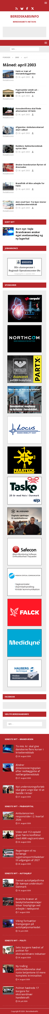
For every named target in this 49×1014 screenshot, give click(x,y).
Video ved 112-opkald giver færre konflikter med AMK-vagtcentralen (30, 835)
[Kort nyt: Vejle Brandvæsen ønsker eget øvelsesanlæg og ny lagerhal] (8, 231)
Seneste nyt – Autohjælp (18, 873)
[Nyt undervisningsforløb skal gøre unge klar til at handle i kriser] (8, 789)
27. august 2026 (24, 778)
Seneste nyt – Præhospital (19, 806)
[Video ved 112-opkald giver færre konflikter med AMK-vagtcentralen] (8, 834)
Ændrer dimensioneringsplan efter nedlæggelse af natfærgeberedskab (28, 769)
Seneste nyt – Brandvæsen (19, 739)
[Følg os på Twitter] (32, 8)
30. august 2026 (24, 842)
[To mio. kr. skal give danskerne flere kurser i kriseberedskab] (8, 749)
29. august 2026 (24, 756)
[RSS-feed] (16, 8)
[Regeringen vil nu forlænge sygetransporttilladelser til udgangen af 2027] (8, 853)
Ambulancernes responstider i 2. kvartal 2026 (30, 816)
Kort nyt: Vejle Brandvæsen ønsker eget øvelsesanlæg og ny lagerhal (29, 233)
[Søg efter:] (24, 49)
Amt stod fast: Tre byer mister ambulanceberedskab (31, 203)
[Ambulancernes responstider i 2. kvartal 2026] (8, 816)
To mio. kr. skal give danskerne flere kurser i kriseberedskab (30, 749)
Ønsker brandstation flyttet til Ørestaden (31, 165)
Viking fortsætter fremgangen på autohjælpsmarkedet (28, 924)
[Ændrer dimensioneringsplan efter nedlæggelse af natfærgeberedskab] (8, 767)
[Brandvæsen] (8, 93)
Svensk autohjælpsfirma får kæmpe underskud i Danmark (30, 883)
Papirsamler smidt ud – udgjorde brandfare (27, 91)
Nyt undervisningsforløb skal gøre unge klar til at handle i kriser (30, 790)
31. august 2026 (24, 823)
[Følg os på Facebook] (27, 8)
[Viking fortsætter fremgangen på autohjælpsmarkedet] (8, 923)
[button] (45, 3)
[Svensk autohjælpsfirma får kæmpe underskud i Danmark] (8, 883)
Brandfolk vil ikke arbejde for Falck (30, 184)
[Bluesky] (21, 8)
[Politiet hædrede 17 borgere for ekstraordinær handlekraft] (8, 990)
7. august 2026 (24, 912)
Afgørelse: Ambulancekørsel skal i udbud (30, 128)
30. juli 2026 (22, 1001)
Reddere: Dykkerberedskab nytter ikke (29, 147)
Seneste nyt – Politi (15, 940)
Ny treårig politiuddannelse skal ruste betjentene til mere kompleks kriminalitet (30, 970)
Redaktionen (8, 80)
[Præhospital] (8, 74)
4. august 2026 (24, 979)
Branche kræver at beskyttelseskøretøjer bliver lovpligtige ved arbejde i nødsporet (29, 903)
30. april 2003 (24, 77)
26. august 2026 (24, 957)
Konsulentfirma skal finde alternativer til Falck (28, 109)
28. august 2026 (24, 864)
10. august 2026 (24, 890)
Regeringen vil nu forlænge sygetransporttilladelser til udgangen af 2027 (30, 855)
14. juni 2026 (23, 931)
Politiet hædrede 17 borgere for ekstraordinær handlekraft (27, 992)
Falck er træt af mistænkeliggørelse (26, 72)
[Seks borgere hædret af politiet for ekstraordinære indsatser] (8, 950)
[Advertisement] (26, 31)
